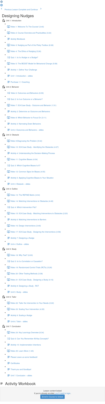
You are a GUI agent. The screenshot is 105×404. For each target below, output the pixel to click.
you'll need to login (62, 393)
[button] (1, 2)
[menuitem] (1, 6)
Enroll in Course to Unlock (52, 396)
